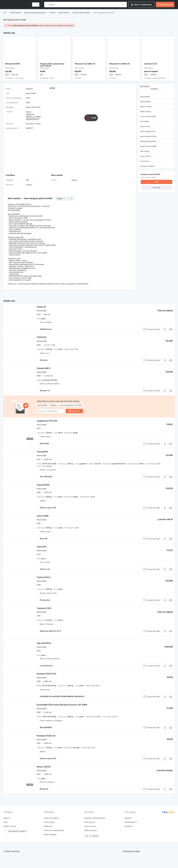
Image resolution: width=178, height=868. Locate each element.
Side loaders (145, 151)
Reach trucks (145, 126)
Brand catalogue (50, 834)
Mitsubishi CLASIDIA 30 (85, 64)
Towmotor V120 (44, 608)
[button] (165, 329)
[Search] (46, 4)
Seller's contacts (10, 826)
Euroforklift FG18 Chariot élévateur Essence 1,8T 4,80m (62, 705)
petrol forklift (30, 93)
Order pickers (145, 156)
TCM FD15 (41, 337)
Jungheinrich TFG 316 (47, 421)
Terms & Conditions (51, 818)
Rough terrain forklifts (148, 146)
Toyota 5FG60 (43, 485)
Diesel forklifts (145, 102)
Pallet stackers (145, 111)
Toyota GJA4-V (43, 577)
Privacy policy (49, 822)
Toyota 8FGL (42, 452)
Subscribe (76, 411)
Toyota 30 (41, 307)
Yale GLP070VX (44, 643)
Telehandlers (145, 97)
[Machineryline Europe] (16, 4)
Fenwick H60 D (43, 368)
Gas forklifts (144, 121)
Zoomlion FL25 (150, 64)
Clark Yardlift (42, 516)
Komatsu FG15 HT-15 (46, 674)
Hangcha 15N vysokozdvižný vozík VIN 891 (52, 65)
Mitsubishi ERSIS (12, 64)
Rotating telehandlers (148, 141)
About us (7, 818)
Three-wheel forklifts (148, 116)
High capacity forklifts (148, 136)
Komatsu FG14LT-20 (46, 736)
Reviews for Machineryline (54, 830)
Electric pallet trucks (147, 131)
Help (5, 822)
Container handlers (147, 166)
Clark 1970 (41, 547)
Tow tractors (144, 161)
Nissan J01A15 (43, 767)
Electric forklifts (146, 107)
